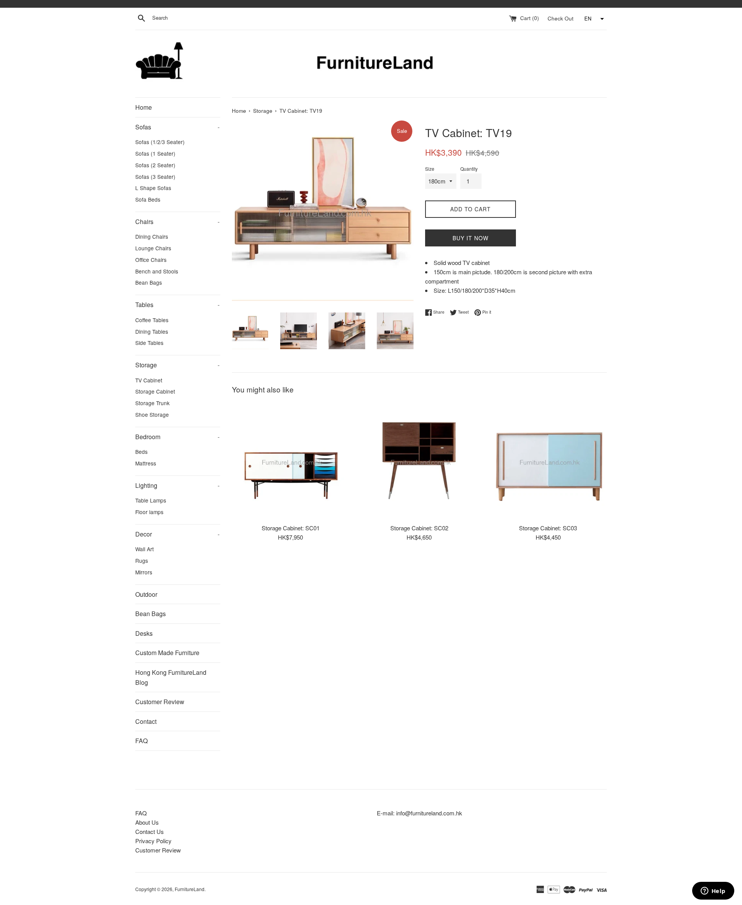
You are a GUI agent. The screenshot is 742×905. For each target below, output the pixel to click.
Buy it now (470, 238)
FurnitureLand (189, 889)
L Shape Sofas (153, 188)
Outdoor (146, 594)
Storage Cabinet (155, 391)
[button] (593, 19)
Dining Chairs (151, 236)
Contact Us (149, 831)
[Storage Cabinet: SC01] (290, 460)
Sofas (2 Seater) (155, 165)
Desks (144, 633)
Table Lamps (150, 500)
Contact (146, 721)
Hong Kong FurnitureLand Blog (170, 677)
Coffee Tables (151, 320)
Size (429, 168)
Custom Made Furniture (167, 652)
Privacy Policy (153, 841)
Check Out (561, 18)
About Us (147, 822)
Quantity (469, 168)
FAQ (141, 740)
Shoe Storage (152, 414)
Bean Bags (148, 282)
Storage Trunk (152, 403)
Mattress (145, 463)
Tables (177, 304)
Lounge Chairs (153, 248)
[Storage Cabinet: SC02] (419, 460)
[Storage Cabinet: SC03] (548, 460)
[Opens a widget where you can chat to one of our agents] (713, 891)
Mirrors (143, 572)
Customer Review (159, 701)
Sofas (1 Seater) (155, 153)
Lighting (177, 485)
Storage (177, 364)
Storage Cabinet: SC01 (291, 527)
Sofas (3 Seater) (155, 176)
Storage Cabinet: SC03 (548, 527)
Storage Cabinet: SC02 (419, 527)
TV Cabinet (148, 380)
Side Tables (149, 342)
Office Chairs (151, 259)
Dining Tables (151, 331)
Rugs (141, 560)
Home (143, 107)
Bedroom (177, 436)
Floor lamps (149, 512)
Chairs (177, 221)
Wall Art (144, 549)
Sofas (177, 126)
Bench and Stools (156, 271)
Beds (141, 451)
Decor (177, 534)
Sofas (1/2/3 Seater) (160, 142)
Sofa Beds (147, 199)
